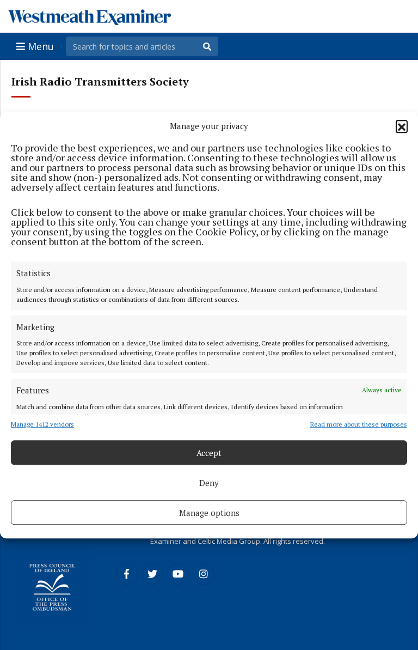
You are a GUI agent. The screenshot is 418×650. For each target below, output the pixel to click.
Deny (209, 482)
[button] (401, 125)
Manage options (209, 512)
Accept (209, 452)
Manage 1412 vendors (42, 424)
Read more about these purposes (358, 424)
